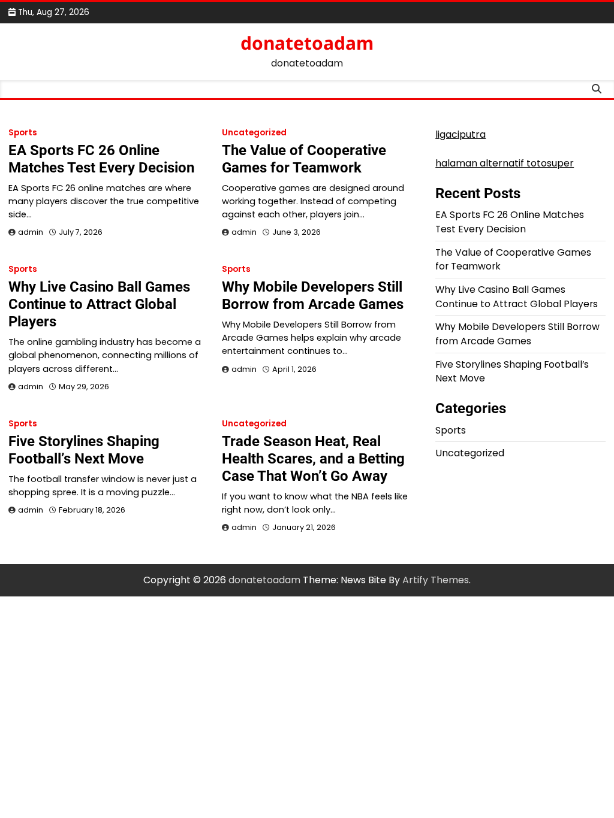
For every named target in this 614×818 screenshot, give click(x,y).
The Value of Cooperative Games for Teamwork (304, 159)
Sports (22, 132)
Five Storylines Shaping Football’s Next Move (83, 450)
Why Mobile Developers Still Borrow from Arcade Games (313, 295)
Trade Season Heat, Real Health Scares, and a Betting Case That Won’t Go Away (313, 458)
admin (30, 232)
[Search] (597, 89)
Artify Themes (435, 580)
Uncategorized (254, 132)
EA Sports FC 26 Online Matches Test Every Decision (101, 159)
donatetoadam (307, 43)
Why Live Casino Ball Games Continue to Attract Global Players (99, 304)
